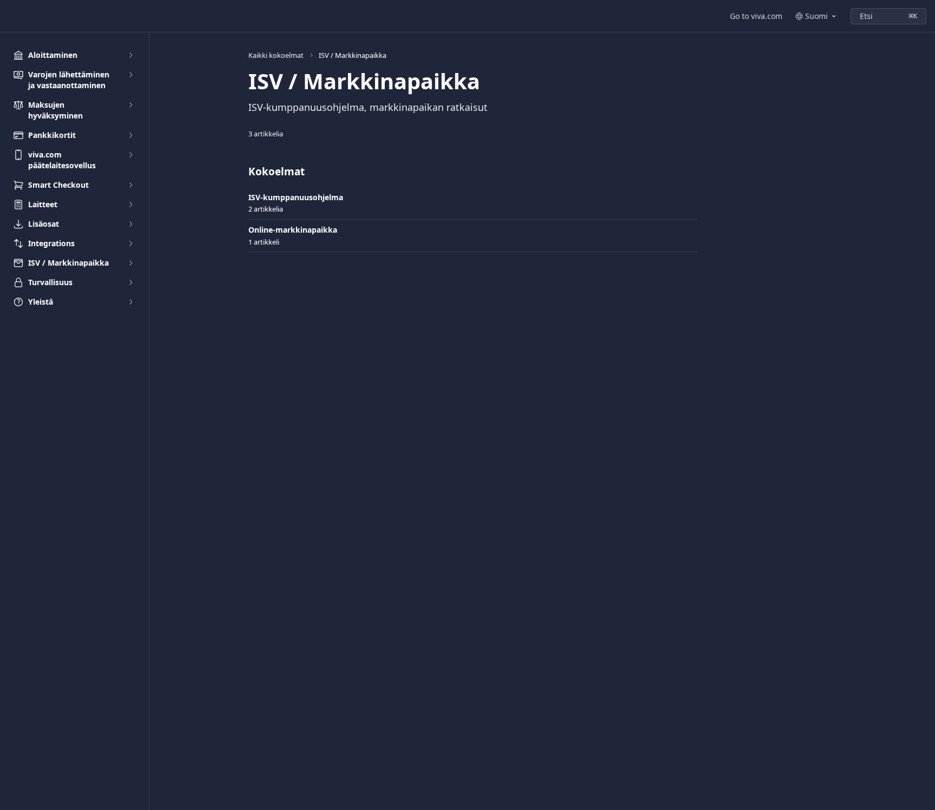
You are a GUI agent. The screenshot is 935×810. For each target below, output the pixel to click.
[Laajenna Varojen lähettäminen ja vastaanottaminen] (130, 74)
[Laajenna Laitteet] (130, 204)
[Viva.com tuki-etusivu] (11, 16)
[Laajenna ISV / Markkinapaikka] (130, 263)
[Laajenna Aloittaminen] (130, 55)
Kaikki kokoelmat (276, 55)
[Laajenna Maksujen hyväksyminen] (130, 105)
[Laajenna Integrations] (130, 243)
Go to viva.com (756, 16)
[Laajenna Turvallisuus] (130, 282)
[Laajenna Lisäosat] (130, 224)
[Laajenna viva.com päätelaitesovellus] (130, 154)
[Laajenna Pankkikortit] (130, 135)
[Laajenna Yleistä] (130, 301)
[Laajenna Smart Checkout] (130, 185)
